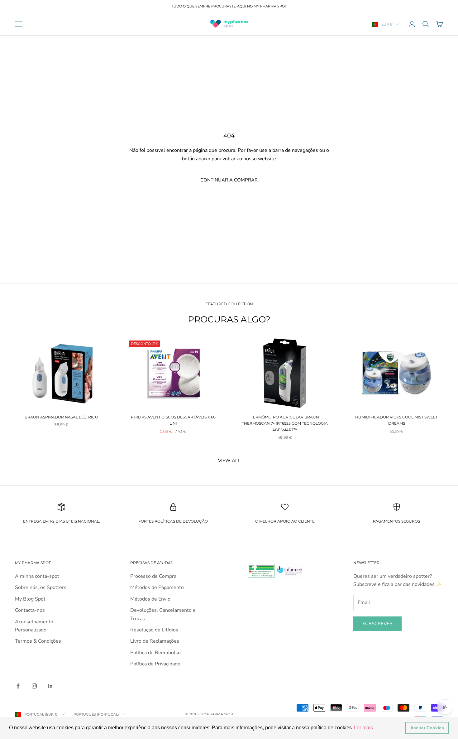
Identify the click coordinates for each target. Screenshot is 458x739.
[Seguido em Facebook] (18, 686)
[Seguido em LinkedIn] (50, 686)
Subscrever (377, 624)
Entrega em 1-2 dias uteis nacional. (61, 521)
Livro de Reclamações (154, 641)
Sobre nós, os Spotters (40, 587)
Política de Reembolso (155, 652)
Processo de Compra (153, 576)
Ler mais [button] (363, 727)
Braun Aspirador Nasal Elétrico (61, 417)
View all (229, 460)
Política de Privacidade (155, 663)
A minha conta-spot (37, 576)
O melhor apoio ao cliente (285, 521)
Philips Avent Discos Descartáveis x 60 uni (173, 420)
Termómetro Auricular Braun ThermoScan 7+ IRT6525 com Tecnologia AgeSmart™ (285, 423)
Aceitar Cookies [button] (427, 727)
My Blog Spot (30, 599)
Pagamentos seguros (396, 521)
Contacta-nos (30, 610)
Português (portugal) (96, 714)
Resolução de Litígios (154, 629)
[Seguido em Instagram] (34, 686)
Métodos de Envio (150, 599)
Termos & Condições (38, 641)
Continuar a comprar (229, 180)
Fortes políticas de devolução (173, 521)
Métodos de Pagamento (157, 587)
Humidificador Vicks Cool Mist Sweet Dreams (396, 420)
